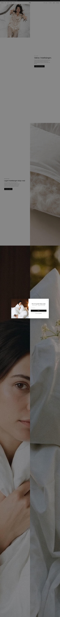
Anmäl (39, 310)
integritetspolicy (40, 313)
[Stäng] (47, 300)
